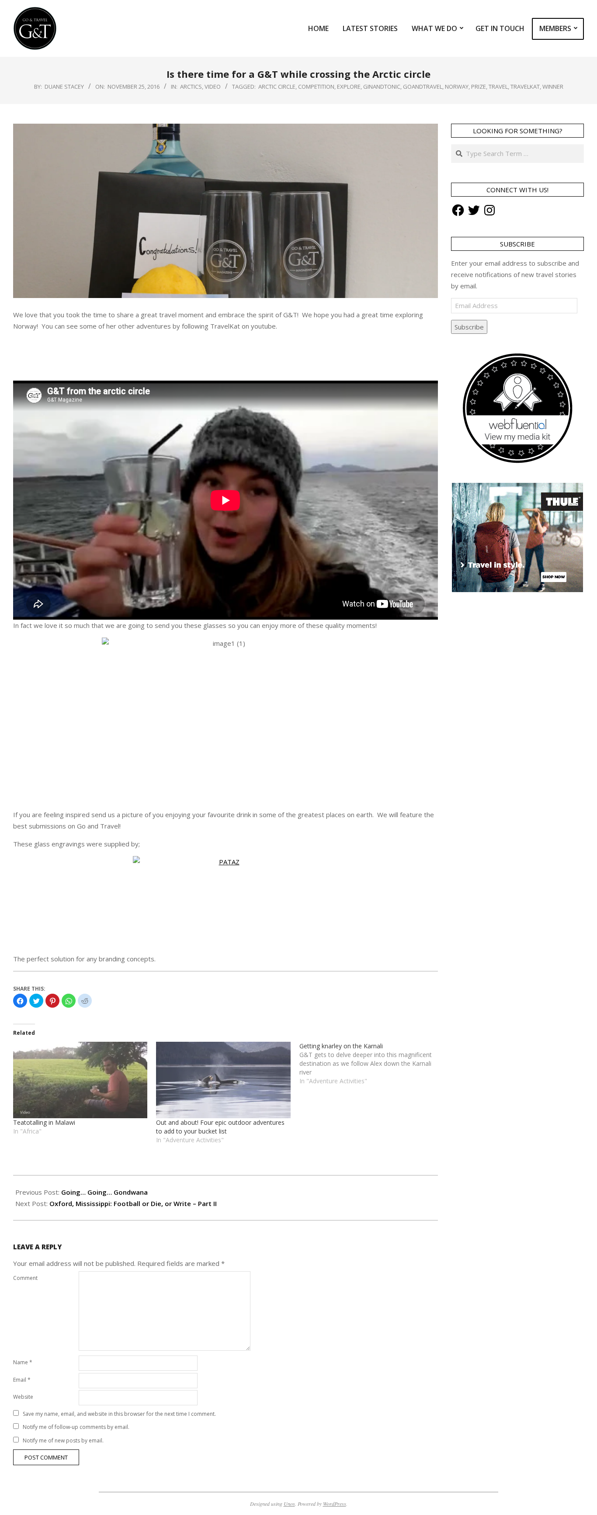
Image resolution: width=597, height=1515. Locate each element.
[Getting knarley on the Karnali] (370, 1063)
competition (316, 86)
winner (552, 86)
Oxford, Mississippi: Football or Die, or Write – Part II (133, 1203)
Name (22, 1362)
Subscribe (469, 326)
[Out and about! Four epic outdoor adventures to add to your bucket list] (223, 1080)
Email (22, 1379)
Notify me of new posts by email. (63, 1440)
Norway (457, 86)
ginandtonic (381, 86)
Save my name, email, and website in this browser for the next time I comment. (119, 1414)
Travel (498, 86)
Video (213, 86)
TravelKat (525, 86)
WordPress (334, 1503)
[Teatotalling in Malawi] (80, 1080)
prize (478, 86)
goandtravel (422, 86)
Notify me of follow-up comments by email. (76, 1427)
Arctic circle (276, 86)
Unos (289, 1503)
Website (23, 1397)
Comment (25, 1278)
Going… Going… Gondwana (104, 1192)
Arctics (191, 86)
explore (349, 86)
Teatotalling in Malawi (44, 1122)
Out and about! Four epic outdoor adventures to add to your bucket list (220, 1126)
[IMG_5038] (225, 901)
